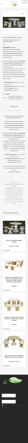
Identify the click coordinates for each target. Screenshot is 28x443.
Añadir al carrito (15, 97)
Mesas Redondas (7, 37)
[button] (22, 13)
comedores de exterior (11, 190)
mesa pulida (11, 194)
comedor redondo (17, 188)
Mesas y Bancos (17, 37)
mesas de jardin (13, 199)
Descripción (14, 106)
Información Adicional (14, 110)
